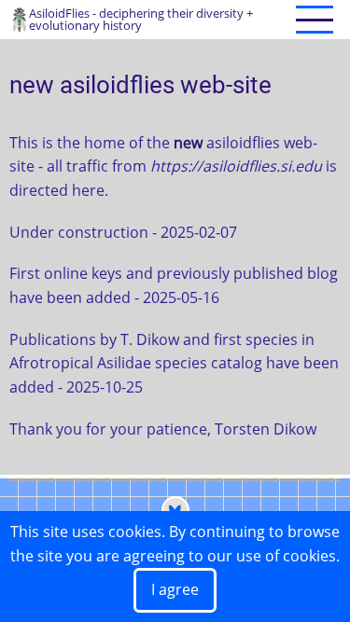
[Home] (19, 17)
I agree (175, 589)
